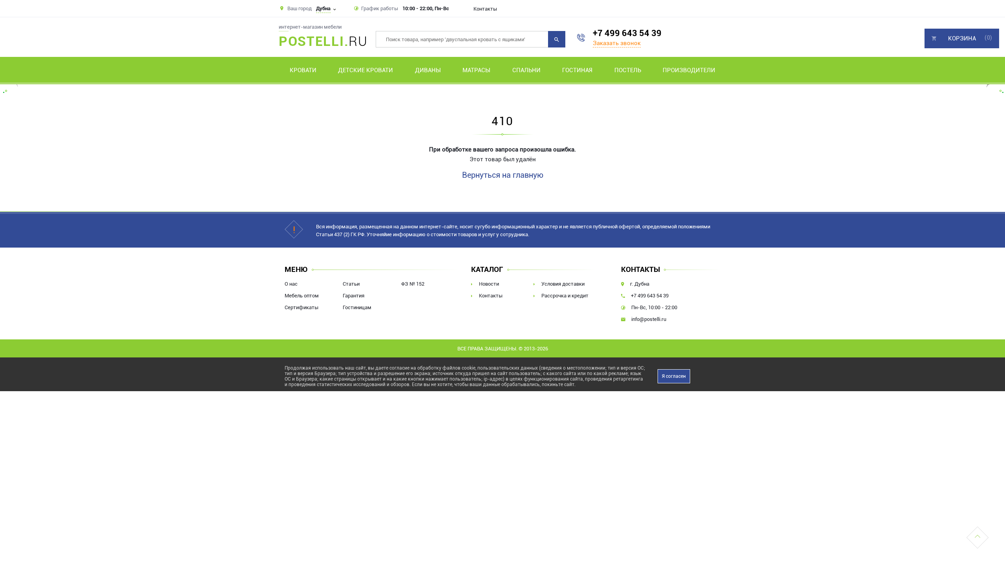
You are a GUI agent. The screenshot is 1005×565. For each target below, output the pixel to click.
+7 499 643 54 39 (627, 33)
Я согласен (674, 376)
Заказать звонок (617, 43)
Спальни (526, 70)
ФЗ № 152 (412, 284)
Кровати (303, 70)
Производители (689, 70)
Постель (627, 70)
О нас (291, 284)
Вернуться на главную (502, 175)
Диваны (428, 70)
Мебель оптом (302, 296)
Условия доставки (563, 284)
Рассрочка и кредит (564, 296)
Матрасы (476, 70)
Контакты (485, 9)
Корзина (962, 38)
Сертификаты (301, 307)
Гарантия (353, 296)
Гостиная (577, 70)
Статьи (351, 284)
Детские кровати (365, 70)
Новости (489, 284)
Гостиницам (357, 307)
